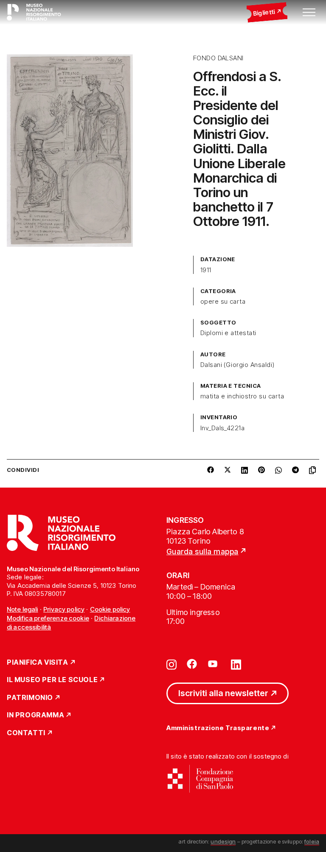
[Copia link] (314, 470)
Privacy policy (63, 609)
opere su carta (223, 301)
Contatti (26, 733)
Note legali (22, 609)
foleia (311, 841)
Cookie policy (110, 609)
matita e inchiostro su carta (242, 396)
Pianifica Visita (37, 662)
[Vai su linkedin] (236, 664)
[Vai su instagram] (171, 664)
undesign (223, 841)
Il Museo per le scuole (52, 680)
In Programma (35, 715)
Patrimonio (30, 698)
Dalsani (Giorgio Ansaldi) (237, 365)
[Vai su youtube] (214, 664)
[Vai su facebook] (192, 664)
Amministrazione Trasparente (217, 728)
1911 (205, 270)
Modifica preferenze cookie (48, 618)
